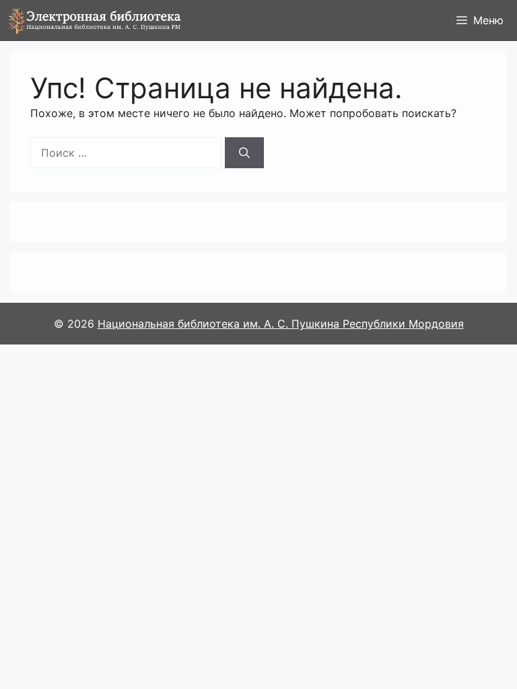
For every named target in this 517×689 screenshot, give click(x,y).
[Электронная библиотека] (95, 20)
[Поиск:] (125, 152)
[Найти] (244, 152)
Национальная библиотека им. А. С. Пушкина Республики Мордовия (281, 323)
